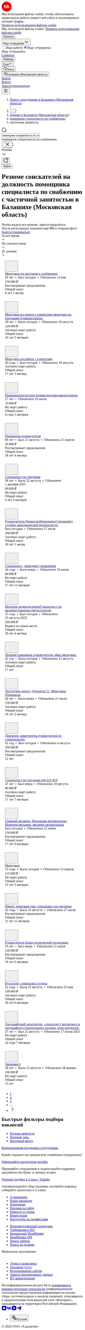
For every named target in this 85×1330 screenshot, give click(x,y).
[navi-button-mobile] (6, 91)
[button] (6, 78)
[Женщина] (11, 307)
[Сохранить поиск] (6, 160)
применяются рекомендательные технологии (36, 1287)
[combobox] (21, 135)
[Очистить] (7, 144)
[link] (9, 69)
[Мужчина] (11, 266)
